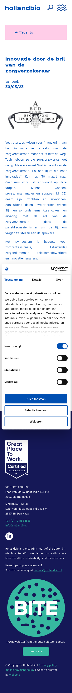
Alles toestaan (36, 399)
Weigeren (36, 421)
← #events (24, 32)
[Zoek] (48, 7)
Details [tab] (36, 279)
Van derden (13, 81)
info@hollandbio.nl (17, 525)
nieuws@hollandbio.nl (48, 570)
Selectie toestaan (36, 410)
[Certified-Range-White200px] (16, 459)
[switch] (62, 358)
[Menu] (60, 7)
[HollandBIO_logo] (23, 7)
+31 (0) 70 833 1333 (18, 520)
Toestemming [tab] (13, 279)
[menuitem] (48, 7)
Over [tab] (59, 279)
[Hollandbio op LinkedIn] (9, 536)
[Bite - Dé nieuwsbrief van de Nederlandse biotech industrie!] (36, 608)
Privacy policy (48, 665)
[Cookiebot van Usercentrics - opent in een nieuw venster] (51, 268)
